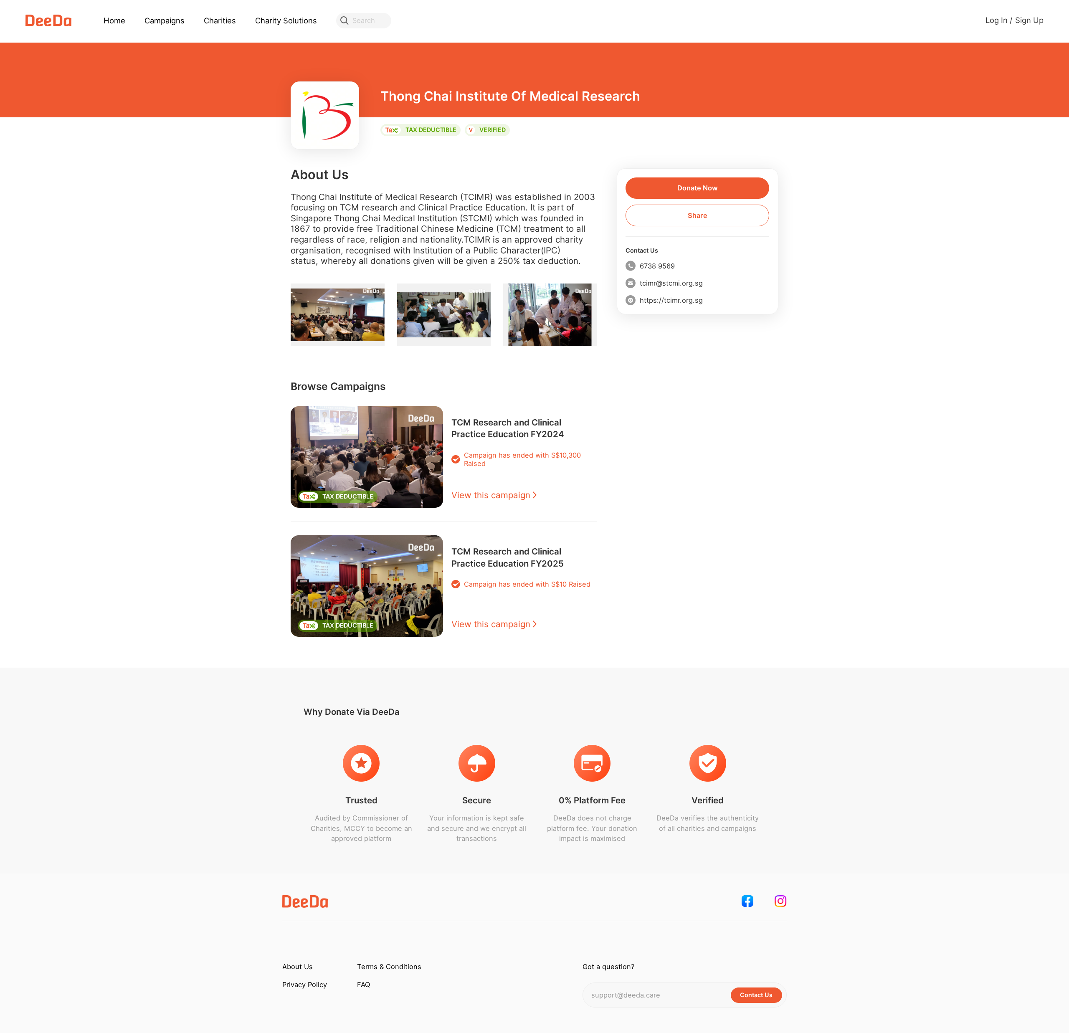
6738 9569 (657, 266)
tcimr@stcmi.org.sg (671, 283)
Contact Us (642, 250)
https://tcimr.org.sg (671, 300)
